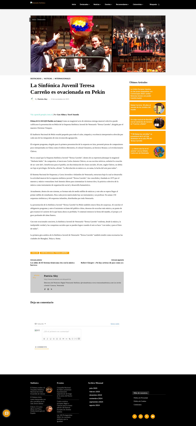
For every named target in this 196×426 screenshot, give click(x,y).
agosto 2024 (94, 405)
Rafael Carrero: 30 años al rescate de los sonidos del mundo (141, 107)
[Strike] (53, 338)
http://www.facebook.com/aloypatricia (57, 279)
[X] (51, 289)
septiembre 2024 (96, 402)
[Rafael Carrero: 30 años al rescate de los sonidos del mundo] (159, 108)
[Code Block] (66, 338)
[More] (120, 106)
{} (72, 339)
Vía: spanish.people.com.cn (41, 115)
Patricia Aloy (42, 99)
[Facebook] (45, 289)
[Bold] (44, 338)
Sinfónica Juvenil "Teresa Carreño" (54, 253)
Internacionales (62, 79)
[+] (76, 339)
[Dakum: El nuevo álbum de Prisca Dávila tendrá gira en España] (49, 409)
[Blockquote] (63, 338)
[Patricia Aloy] (33, 99)
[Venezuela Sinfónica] (45, 4)
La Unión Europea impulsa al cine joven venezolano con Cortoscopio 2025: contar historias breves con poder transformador (141, 93)
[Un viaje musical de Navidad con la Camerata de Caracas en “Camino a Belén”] (159, 122)
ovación (35, 253)
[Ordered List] (57, 338)
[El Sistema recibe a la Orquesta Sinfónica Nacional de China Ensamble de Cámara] (49, 390)
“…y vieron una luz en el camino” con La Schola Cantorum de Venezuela (140, 151)
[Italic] (47, 338)
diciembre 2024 (95, 395)
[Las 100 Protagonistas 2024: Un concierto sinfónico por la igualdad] (75, 417)
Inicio (34, 19)
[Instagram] (48, 289)
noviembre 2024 (95, 398)
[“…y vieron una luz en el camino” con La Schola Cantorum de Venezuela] (159, 151)
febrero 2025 (94, 392)
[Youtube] (153, 416)
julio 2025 (93, 388)
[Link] (69, 338)
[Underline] (50, 338)
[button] (155, 4)
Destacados (41, 19)
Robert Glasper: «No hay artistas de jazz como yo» (102, 263)
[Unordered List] (60, 338)
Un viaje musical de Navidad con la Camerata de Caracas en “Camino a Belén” (141, 122)
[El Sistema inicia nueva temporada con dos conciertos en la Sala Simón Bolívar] (49, 399)
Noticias (48, 79)
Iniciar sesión (114, 324)
